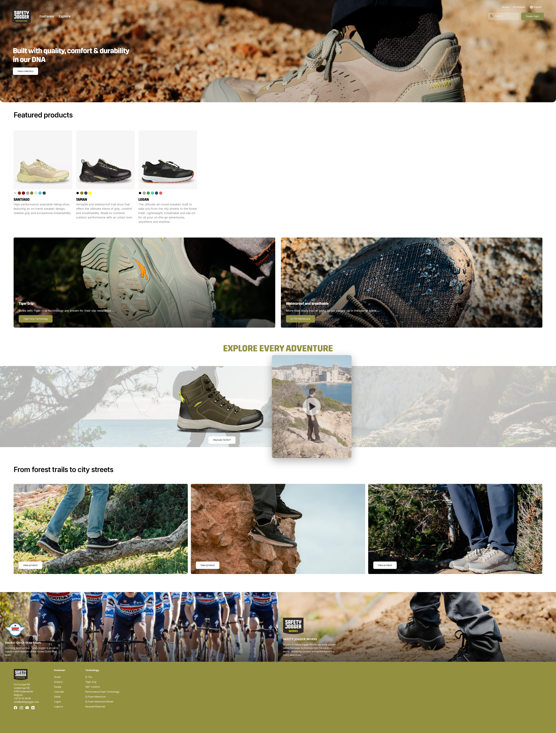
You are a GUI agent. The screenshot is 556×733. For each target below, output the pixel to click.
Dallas (57, 696)
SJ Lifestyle (519, 7)
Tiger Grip (90, 681)
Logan (57, 701)
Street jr (58, 681)
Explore (65, 16)
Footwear (47, 16)
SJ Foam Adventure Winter (99, 701)
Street (57, 677)
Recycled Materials (95, 706)
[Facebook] (15, 708)
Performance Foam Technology (102, 691)
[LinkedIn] (33, 708)
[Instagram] (21, 708)
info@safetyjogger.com (26, 701)
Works (505, 7)
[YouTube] (27, 708)
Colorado (59, 691)
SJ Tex (88, 677)
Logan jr (58, 706)
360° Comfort (92, 686)
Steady (57, 686)
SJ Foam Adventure (95, 696)
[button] (537, 7)
